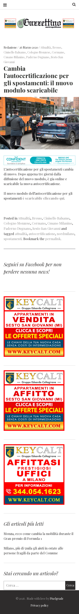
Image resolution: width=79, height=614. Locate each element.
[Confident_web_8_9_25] (39, 164)
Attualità (45, 47)
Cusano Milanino (14, 57)
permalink (53, 239)
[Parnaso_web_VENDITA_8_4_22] (34, 355)
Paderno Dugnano (37, 57)
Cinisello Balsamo (15, 52)
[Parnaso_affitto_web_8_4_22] (34, 429)
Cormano (58, 52)
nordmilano (65, 234)
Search (72, 4)
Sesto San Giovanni (46, 228)
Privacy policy (39, 605)
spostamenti (13, 239)
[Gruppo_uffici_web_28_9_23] (34, 503)
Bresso (56, 47)
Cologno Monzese (38, 52)
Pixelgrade (56, 598)
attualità (21, 234)
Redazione (10, 47)
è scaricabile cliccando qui (43, 198)
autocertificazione (42, 234)
